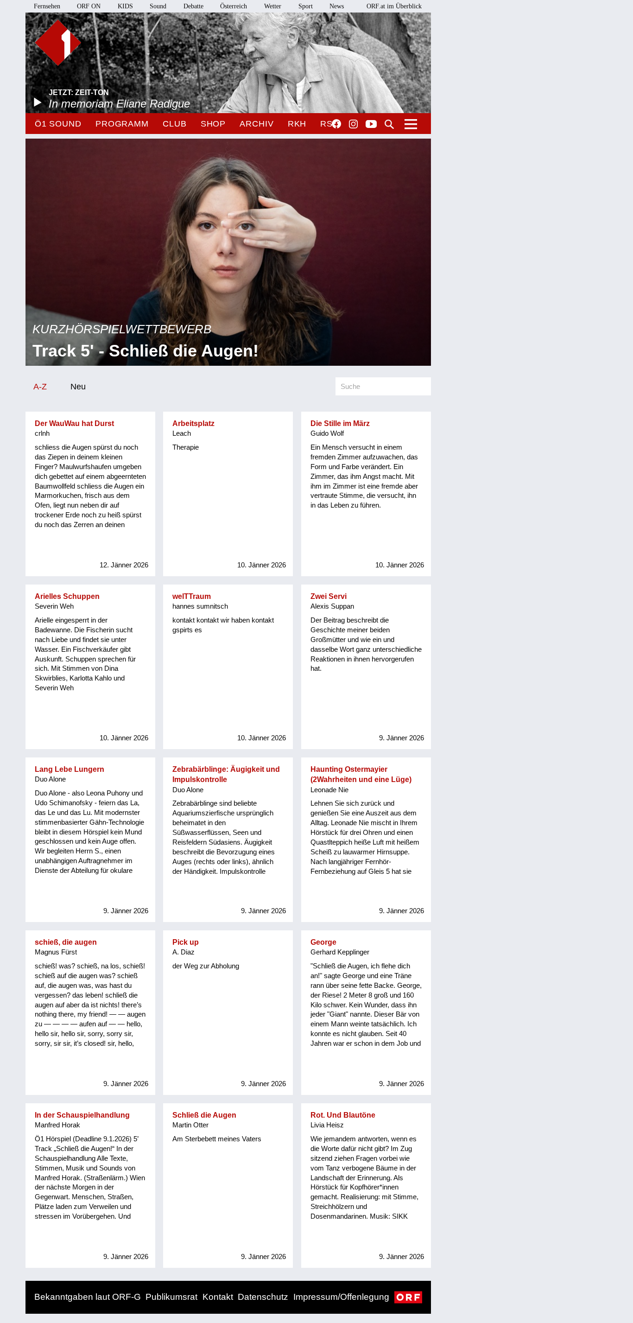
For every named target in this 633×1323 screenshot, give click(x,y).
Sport (305, 6)
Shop (213, 123)
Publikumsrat (171, 1297)
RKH (297, 123)
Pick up (185, 942)
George (323, 942)
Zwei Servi (328, 596)
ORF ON (89, 6)
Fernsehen (47, 6)
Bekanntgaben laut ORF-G (87, 1297)
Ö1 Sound (58, 123)
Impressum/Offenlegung (341, 1297)
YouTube (371, 124)
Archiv (256, 123)
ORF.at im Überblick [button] (394, 6)
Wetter (272, 6)
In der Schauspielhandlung (82, 1115)
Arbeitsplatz (193, 423)
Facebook (336, 123)
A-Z (40, 386)
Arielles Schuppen (67, 596)
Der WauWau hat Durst (74, 423)
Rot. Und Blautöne (342, 1115)
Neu (78, 386)
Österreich (233, 6)
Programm (122, 123)
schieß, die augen (66, 942)
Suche (389, 124)
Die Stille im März (340, 423)
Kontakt (218, 1297)
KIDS (125, 6)
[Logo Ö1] (58, 42)
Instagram (353, 124)
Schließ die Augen (204, 1115)
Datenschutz (263, 1297)
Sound (158, 6)
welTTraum (191, 596)
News (336, 6)
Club (175, 123)
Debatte (193, 6)
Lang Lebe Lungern (69, 769)
